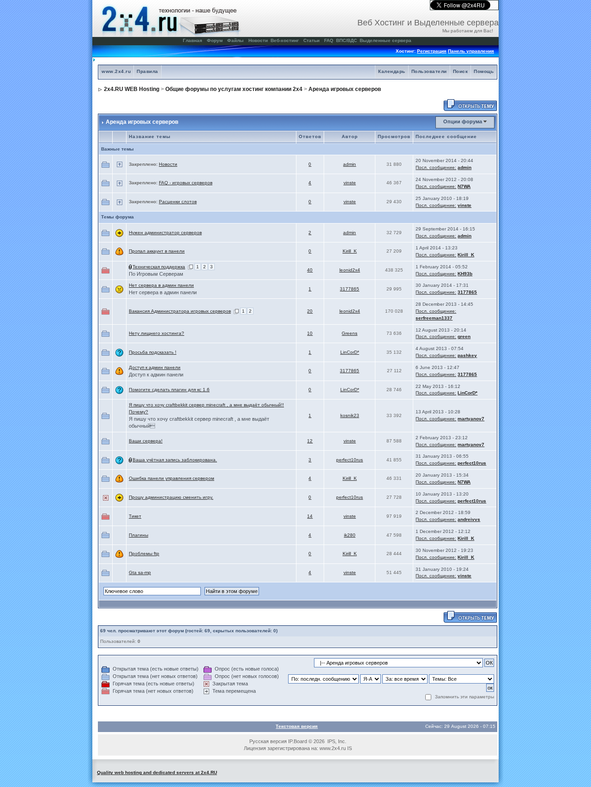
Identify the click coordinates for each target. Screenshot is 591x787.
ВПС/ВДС (346, 40)
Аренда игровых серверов (344, 89)
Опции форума (462, 121)
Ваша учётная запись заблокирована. (175, 459)
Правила (147, 71)
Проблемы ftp (144, 553)
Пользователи (429, 71)
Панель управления (471, 51)
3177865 (349, 288)
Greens (349, 333)
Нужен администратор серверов (165, 232)
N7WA (464, 186)
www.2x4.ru (116, 71)
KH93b (465, 273)
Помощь (484, 71)
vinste (350, 182)
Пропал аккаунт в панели (157, 251)
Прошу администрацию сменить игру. (171, 497)
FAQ (328, 40)
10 (310, 333)
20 (310, 311)
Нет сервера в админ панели (161, 285)
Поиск (460, 71)
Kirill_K (350, 251)
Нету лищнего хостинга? (156, 333)
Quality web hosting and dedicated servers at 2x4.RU (157, 772)
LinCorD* (349, 352)
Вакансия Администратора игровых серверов (180, 311)
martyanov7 (471, 418)
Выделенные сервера (385, 40)
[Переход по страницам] (190, 266)
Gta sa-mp (140, 572)
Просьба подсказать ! (152, 352)
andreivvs (469, 519)
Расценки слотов (178, 201)
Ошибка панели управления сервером (171, 478)
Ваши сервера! (146, 440)
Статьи (311, 40)
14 (310, 516)
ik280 (350, 535)
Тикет (135, 516)
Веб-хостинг (285, 40)
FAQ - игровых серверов (185, 182)
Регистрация (431, 51)
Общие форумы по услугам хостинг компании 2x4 (233, 89)
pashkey (467, 355)
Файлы (235, 40)
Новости (258, 40)
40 (310, 269)
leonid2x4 (349, 269)
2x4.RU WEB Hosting (131, 89)
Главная (192, 40)
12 (310, 440)
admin (349, 164)
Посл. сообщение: (436, 167)
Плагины (138, 535)
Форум (215, 40)
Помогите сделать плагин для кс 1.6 (169, 389)
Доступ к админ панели (155, 367)
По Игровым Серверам (156, 274)
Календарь (391, 71)
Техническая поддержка (159, 266)
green (464, 336)
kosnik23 (349, 415)
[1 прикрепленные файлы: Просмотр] (131, 266)
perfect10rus (349, 459)
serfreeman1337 (434, 318)
